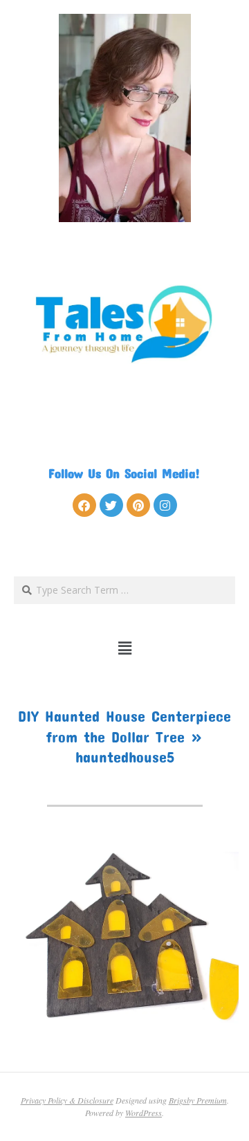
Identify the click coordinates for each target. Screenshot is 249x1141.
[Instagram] (165, 505)
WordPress (143, 1112)
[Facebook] (84, 505)
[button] (125, 648)
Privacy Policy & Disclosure (67, 1100)
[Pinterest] (138, 505)
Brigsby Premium (198, 1100)
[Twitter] (111, 505)
